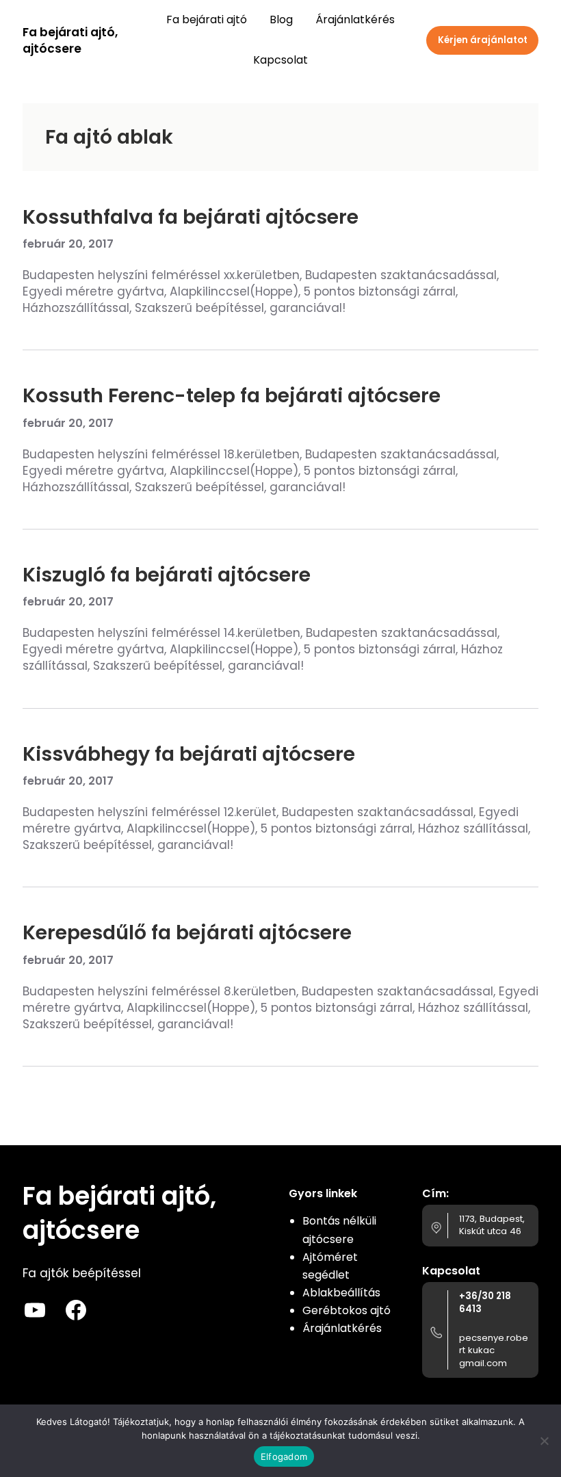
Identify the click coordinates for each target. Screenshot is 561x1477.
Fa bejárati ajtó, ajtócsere (70, 40)
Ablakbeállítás (341, 1292)
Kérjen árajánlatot (482, 40)
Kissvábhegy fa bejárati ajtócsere (189, 754)
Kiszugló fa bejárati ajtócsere (167, 574)
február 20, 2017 (68, 244)
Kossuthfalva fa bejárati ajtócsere (190, 216)
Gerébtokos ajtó (346, 1310)
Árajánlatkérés (342, 1328)
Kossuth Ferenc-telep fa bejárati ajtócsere (232, 395)
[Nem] (544, 1441)
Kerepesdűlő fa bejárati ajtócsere (187, 932)
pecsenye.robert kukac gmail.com (493, 1350)
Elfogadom (284, 1456)
